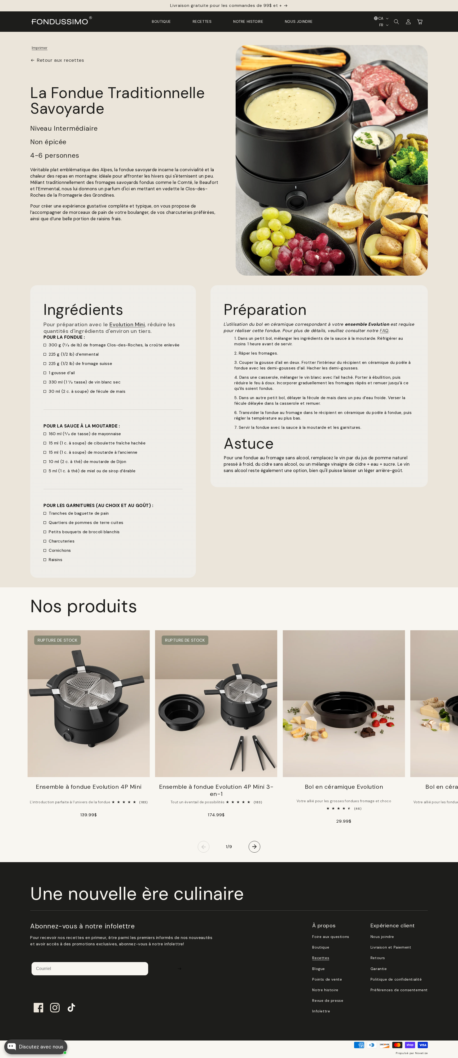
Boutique (320, 947)
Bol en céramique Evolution (344, 786)
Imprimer (39, 47)
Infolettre (321, 1011)
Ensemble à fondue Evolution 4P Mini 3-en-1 (216, 790)
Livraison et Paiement (391, 947)
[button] (396, 22)
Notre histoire (325, 990)
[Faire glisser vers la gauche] (203, 847)
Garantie (379, 968)
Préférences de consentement (399, 990)
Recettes (320, 957)
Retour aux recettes (60, 60)
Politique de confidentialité (396, 979)
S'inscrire (179, 968)
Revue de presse (327, 1000)
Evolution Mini (127, 324)
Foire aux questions (330, 936)
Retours (378, 957)
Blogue (318, 968)
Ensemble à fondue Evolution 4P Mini (89, 786)
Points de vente (327, 979)
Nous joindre (382, 936)
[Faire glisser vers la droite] (254, 847)
